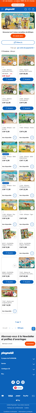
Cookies (26, 408)
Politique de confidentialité (15, 408)
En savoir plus (18, 36)
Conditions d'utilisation (10, 411)
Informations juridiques (25, 411)
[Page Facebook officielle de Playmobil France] (13, 382)
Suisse (19, 388)
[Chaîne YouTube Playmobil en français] (18, 382)
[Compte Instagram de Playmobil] (23, 382)
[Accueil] (10, 9)
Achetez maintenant (18, 5)
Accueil (5, 328)
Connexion (30, 344)
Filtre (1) (19, 42)
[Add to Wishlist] (15, 63)
